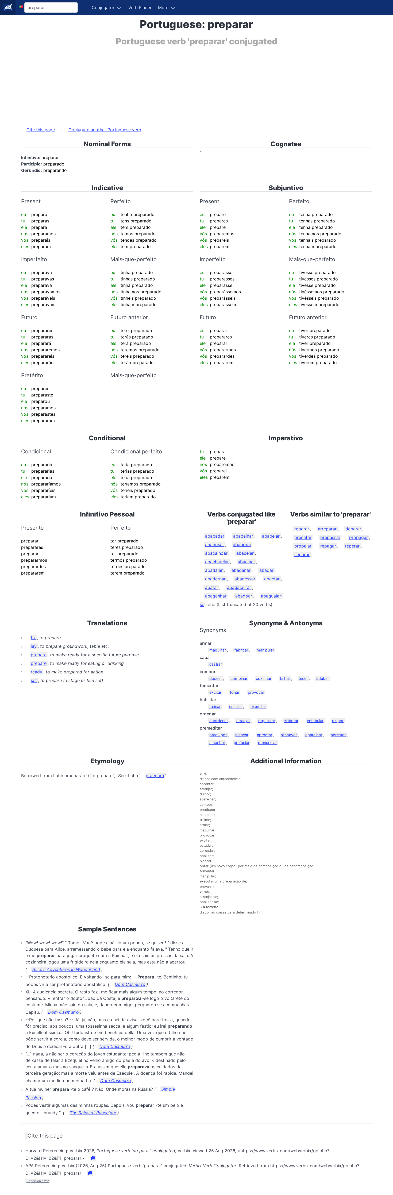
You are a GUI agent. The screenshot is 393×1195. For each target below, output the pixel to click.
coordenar (218, 720)
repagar (328, 546)
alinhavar (289, 735)
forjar (234, 692)
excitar (215, 692)
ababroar (242, 544)
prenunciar (267, 742)
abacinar (246, 561)
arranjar (243, 720)
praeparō (155, 775)
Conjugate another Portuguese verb (104, 129)
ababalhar (243, 536)
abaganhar (215, 596)
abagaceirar (239, 587)
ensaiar (235, 706)
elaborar (291, 720)
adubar (322, 678)
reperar (352, 546)
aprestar (338, 735)
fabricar (241, 650)
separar (302, 554)
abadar (266, 570)
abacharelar (217, 561)
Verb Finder (140, 7)
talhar (285, 678)
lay (34, 646)
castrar (215, 664)
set (34, 680)
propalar (302, 546)
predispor (218, 735)
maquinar (217, 650)
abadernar (215, 578)
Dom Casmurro (130, 984)
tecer (303, 678)
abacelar (245, 553)
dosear (215, 678)
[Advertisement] (181, 83)
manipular (265, 650)
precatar (302, 537)
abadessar (244, 578)
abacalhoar (216, 553)
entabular (315, 720)
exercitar (258, 706)
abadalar (214, 570)
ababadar (214, 536)
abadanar (241, 570)
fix (33, 637)
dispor (338, 720)
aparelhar (313, 735)
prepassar (330, 537)
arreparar (327, 528)
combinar (238, 678)
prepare (39, 654)
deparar (353, 528)
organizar (266, 720)
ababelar (271, 536)
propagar (358, 537)
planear (241, 735)
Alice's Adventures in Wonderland (66, 969)
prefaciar (241, 742)
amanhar (217, 742)
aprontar (264, 735)
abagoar (243, 596)
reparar (301, 528)
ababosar (214, 544)
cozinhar (263, 678)
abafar (211, 587)
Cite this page (40, 129)
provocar (256, 692)
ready (36, 671)
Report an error (37, 1181)
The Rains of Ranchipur (93, 1112)
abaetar (272, 578)
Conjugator (103, 7)
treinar (215, 706)
